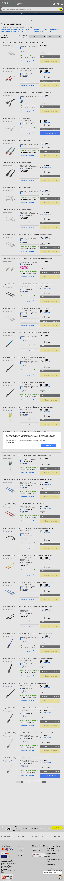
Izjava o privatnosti (10, 442)
